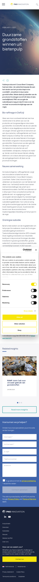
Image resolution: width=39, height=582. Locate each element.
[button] (37, 4)
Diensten (5, 527)
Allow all (19, 317)
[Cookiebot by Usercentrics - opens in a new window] (24, 250)
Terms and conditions (9, 576)
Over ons (5, 542)
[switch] (34, 290)
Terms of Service (29, 499)
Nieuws (4, 534)
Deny (19, 330)
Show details (28, 311)
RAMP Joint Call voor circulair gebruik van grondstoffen (16, 382)
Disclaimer (21, 576)
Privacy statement (8, 572)
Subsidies (5, 531)
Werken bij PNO (7, 538)
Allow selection (19, 324)
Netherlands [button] (15, 566)
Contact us (20, 559)
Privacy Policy (13, 499)
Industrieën (6, 524)
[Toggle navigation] (3, 4)
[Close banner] (36, 250)
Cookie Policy (20, 572)
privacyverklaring (29, 481)
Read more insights (19, 409)
